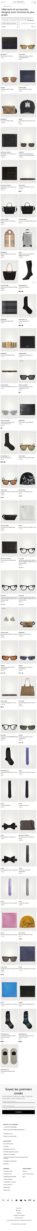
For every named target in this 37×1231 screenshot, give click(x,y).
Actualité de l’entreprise (9, 1161)
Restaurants (6, 1190)
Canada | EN (19, 1208)
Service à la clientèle (9, 1154)
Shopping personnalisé (9, 1176)
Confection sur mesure (9, 1182)
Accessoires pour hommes (9, 23)
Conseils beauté (7, 1171)
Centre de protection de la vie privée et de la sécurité (15, 1158)
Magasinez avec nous (9, 1149)
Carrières (6, 1146)
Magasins (6, 1163)
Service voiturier (7, 1184)
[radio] (17, 27)
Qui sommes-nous (8, 1143)
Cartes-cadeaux (8, 1179)
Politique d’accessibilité (19, 1215)
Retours (25, 1171)
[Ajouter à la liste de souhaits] (17, 51)
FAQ (24, 1176)
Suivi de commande (28, 1174)
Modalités (19, 1213)
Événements (6, 1187)
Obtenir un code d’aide (9, 1136)
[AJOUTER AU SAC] (14, 51)
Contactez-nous (7, 1133)
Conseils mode (7, 1174)
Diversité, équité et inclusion (10, 1152)
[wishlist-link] (5, 2)
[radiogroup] (18, 27)
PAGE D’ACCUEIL (7, 6)
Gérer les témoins (19, 1217)
